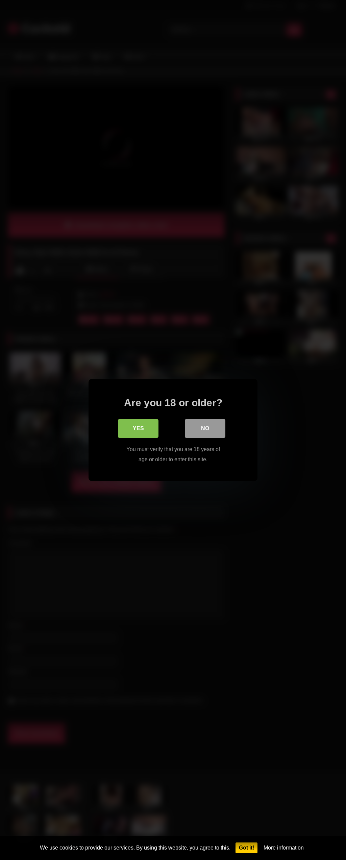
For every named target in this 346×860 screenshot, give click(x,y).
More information (284, 848)
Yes (138, 428)
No (205, 428)
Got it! (246, 848)
